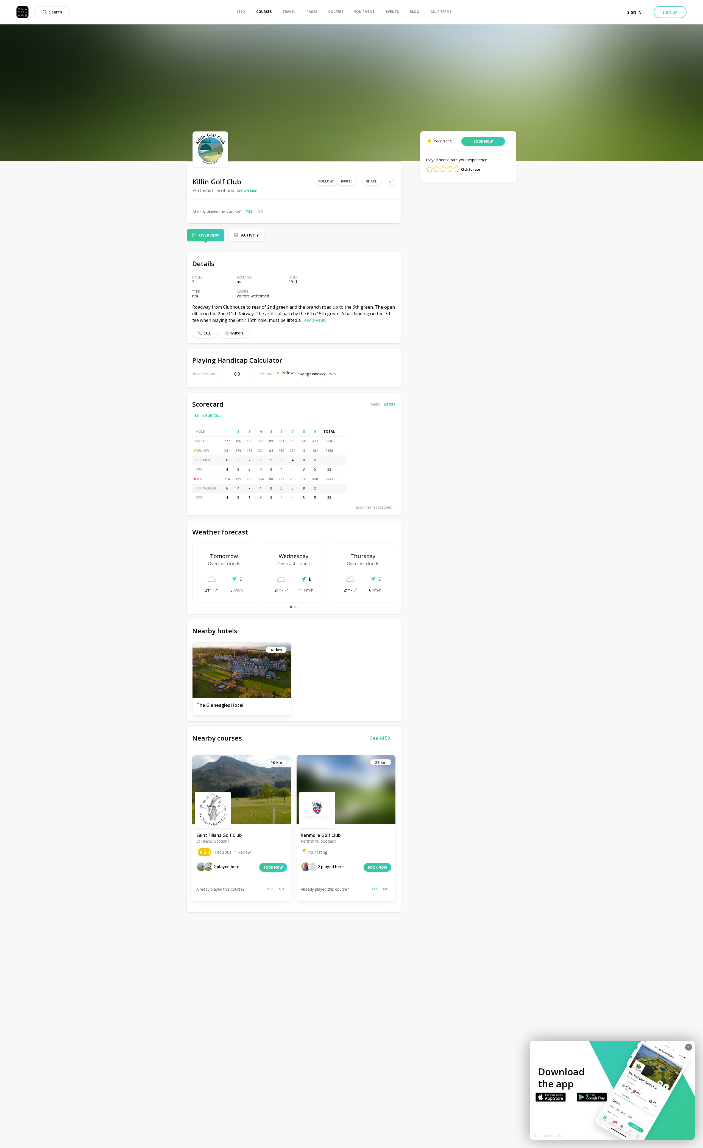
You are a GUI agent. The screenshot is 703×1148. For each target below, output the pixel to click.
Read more (315, 320)
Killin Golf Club (208, 415)
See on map (247, 190)
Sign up (670, 12)
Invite (346, 181)
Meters (389, 404)
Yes (249, 211)
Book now (273, 867)
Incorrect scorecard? (374, 508)
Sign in (634, 12)
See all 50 (380, 738)
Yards (375, 404)
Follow (325, 181)
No (260, 211)
